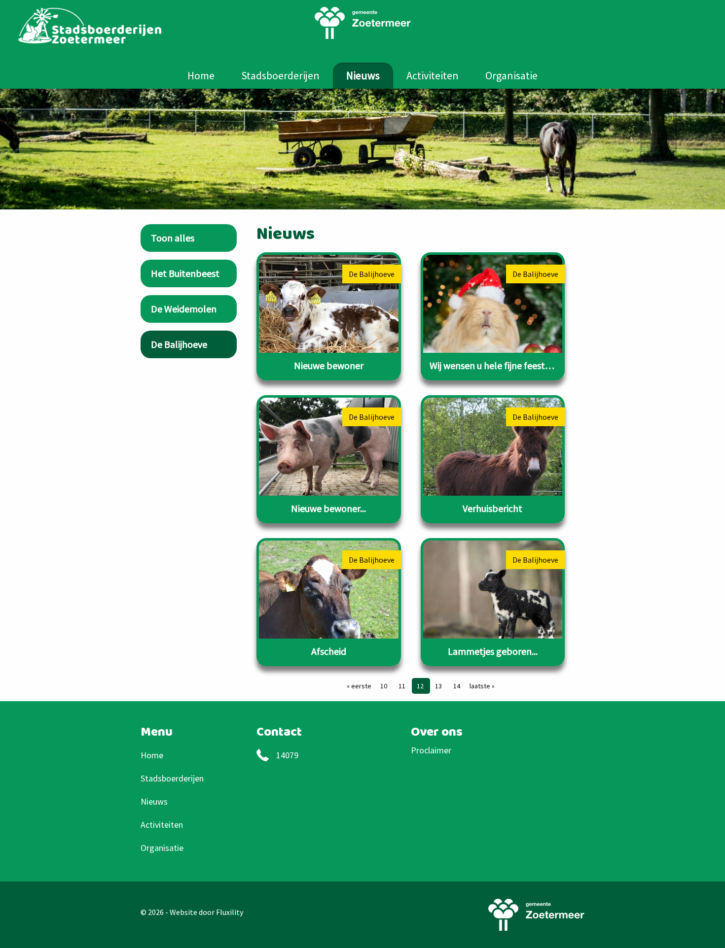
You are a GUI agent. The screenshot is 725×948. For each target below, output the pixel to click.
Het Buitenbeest (185, 273)
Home (201, 75)
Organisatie (511, 75)
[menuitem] (201, 76)
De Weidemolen (184, 309)
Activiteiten (432, 75)
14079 (287, 755)
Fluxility (229, 912)
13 (439, 685)
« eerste (359, 685)
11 (403, 685)
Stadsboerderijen (280, 75)
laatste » (482, 685)
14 (456, 685)
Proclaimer (431, 750)
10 (384, 685)
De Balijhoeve (179, 344)
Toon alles (172, 238)
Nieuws (363, 75)
